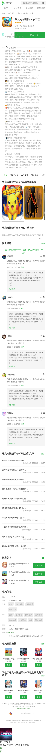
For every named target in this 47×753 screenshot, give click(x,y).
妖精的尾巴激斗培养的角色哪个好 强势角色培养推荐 (15, 546)
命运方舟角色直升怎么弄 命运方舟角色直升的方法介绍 (15, 517)
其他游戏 (12, 620)
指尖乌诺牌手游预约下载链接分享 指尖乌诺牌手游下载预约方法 (15, 489)
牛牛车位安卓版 (24, 690)
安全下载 (34, 35)
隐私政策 (10, 632)
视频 (43, 175)
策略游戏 (38, 614)
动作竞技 (19, 604)
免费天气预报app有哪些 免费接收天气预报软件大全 (15, 498)
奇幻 (11, 604)
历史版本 (34, 175)
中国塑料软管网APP (38, 658)
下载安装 (31, 26)
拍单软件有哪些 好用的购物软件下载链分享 (15, 460)
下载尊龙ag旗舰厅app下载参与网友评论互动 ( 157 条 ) (23, 250)
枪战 (30, 620)
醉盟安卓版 (38, 690)
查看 (8, 665)
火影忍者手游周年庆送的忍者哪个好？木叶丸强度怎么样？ (15, 527)
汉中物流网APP (23, 658)
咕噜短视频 (8, 690)
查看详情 (39, 565)
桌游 (11, 614)
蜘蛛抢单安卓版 (8, 658)
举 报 (1, 750)
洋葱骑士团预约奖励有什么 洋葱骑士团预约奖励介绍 (15, 479)
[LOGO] (7, 3)
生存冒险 (19, 614)
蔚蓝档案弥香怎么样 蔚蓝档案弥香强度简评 (15, 470)
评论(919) (14, 175)
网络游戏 (28, 614)
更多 (43, 243)
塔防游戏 (22, 620)
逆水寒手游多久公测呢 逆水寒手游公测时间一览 (15, 536)
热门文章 (24, 175)
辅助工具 (12, 609)
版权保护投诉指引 (23, 708)
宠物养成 (29, 604)
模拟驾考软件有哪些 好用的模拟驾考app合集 (15, 508)
